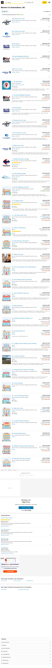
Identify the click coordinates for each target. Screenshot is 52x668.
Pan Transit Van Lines (18, 31)
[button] (49, 2)
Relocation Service (33, 357)
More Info (18, 34)
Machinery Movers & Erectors (28, 188)
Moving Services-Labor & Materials (22, 20)
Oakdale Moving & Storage (7, 517)
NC (5, 470)
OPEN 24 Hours (19, 14)
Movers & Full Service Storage (36, 58)
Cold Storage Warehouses (23, 589)
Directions (18, 84)
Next (33, 475)
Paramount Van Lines (18, 18)
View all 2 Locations (46, 216)
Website (13, 34)
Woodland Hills (30, 580)
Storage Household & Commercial (35, 242)
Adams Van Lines (17, 69)
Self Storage (17, 83)
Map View (5, 11)
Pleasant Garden (17, 580)
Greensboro (10, 470)
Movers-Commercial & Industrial (34, 160)
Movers (13, 20)
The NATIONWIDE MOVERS (20, 56)
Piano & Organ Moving (34, 20)
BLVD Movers (16, 44)
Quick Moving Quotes (5, 529)
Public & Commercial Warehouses (22, 371)
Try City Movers (4, 547)
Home (2, 470)
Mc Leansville (4, 580)
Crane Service (18, 188)
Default (47, 11)
